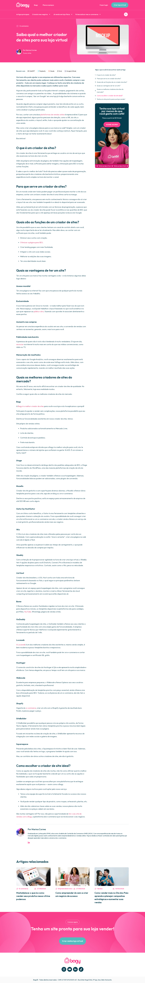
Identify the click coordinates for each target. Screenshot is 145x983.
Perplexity (42, 71)
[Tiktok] (81, 969)
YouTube (27, 612)
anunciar (19, 344)
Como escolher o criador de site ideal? (110, 96)
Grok (60, 71)
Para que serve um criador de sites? (109, 79)
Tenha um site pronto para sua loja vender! (111, 99)
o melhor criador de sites (33, 406)
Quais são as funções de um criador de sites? (112, 82)
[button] (126, 14)
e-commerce (31, 708)
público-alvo (39, 311)
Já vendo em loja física (61, 14)
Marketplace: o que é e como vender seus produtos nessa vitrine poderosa (33, 896)
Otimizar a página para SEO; (31, 242)
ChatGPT (32, 71)
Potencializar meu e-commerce (86, 14)
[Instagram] (64, 969)
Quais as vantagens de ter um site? (108, 86)
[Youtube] (69, 969)
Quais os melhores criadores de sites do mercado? (110, 90)
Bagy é (20, 406)
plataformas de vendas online (52, 114)
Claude (52, 71)
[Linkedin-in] (75, 969)
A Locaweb (20, 645)
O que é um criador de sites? (106, 75)
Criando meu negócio (40, 14)
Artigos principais (22, 14)
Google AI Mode (71, 71)
